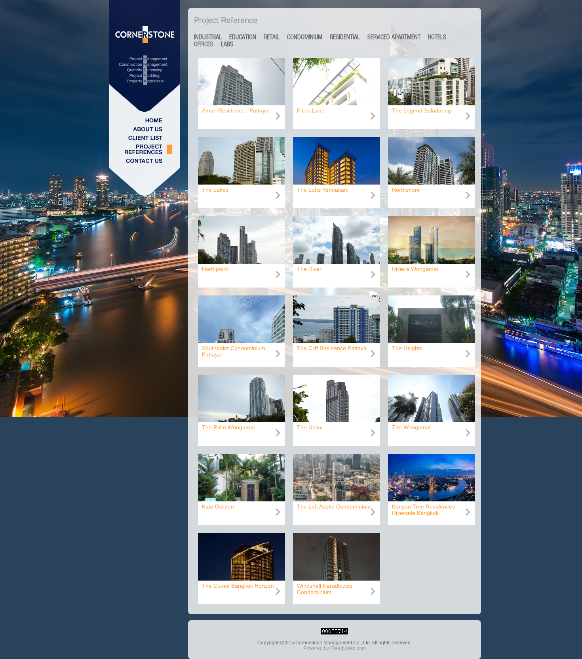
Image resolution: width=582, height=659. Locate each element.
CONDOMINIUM (304, 36)
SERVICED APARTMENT (393, 36)
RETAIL (272, 36)
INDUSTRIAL (208, 36)
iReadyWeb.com (348, 648)
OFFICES (203, 44)
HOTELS (437, 36)
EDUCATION (242, 36)
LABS (227, 44)
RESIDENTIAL (345, 36)
